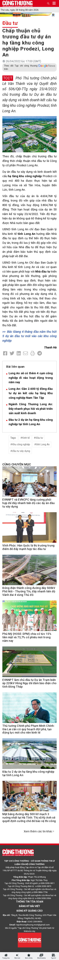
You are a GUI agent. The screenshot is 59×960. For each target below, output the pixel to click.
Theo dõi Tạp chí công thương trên (20, 67)
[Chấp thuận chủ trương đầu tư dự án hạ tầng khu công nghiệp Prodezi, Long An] (29, 134)
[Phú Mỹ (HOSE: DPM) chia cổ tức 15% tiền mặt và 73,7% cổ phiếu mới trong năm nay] (29, 617)
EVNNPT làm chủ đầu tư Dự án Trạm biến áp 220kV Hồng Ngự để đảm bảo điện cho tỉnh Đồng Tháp (29, 683)
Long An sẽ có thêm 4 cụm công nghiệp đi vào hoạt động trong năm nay (31, 378)
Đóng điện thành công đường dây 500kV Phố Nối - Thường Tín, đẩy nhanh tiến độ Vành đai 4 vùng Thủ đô (28, 591)
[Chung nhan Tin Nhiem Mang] (29, 940)
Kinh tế (26, 437)
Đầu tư (10, 23)
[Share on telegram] (40, 353)
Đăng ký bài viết (29, 906)
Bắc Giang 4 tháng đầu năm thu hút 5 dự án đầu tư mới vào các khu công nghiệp (29, 336)
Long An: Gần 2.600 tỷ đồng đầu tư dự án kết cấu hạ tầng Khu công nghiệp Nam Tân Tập (31, 393)
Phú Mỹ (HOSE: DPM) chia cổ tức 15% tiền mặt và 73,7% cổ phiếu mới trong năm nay (26, 637)
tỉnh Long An (43, 444)
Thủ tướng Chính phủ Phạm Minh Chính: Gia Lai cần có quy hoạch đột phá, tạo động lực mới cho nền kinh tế (28, 729)
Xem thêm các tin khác (38, 831)
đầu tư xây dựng (21, 451)
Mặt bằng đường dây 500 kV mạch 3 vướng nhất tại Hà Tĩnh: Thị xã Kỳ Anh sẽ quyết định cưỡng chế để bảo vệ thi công (29, 818)
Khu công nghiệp (21, 444)
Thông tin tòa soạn (29, 901)
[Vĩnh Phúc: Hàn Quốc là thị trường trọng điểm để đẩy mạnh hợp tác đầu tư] (29, 529)
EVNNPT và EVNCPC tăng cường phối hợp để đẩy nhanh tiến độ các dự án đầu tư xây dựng (28, 503)
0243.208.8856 (35, 921)
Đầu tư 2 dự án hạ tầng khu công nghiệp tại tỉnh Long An (31, 422)
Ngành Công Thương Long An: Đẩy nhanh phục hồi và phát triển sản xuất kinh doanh (31, 409)
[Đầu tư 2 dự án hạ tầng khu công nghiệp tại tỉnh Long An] (29, 755)
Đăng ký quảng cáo (30, 910)
